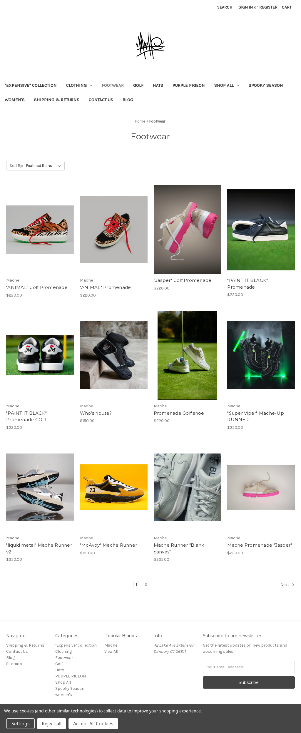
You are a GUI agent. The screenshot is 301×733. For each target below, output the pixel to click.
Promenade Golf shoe (179, 413)
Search (224, 7)
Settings (20, 723)
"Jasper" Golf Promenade (183, 280)
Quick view (35, 219)
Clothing (76, 85)
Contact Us (101, 99)
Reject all (51, 723)
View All (111, 651)
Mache (110, 645)
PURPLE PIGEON (189, 85)
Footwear (113, 85)
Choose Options (40, 239)
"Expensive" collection (31, 85)
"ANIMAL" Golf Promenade (37, 287)
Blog (128, 99)
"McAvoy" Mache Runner (108, 545)
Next (285, 585)
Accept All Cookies (93, 723)
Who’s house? (96, 413)
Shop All (224, 85)
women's (15, 99)
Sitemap (14, 663)
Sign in (246, 7)
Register (268, 7)
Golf (138, 85)
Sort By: (16, 165)
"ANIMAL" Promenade (105, 287)
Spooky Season (266, 85)
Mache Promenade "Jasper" (259, 545)
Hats (158, 85)
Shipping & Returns (56, 99)
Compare (38, 229)
